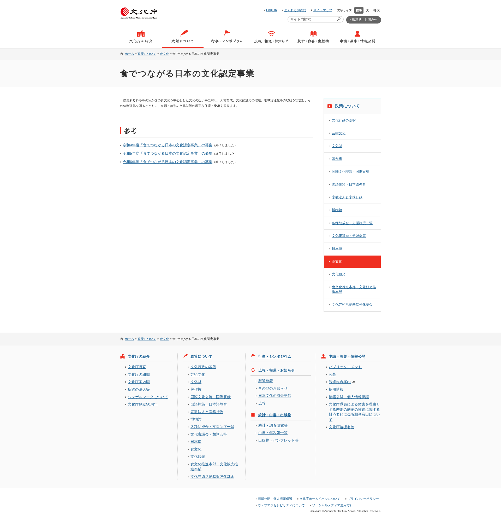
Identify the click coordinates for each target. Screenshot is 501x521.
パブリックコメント (345, 367)
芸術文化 (338, 133)
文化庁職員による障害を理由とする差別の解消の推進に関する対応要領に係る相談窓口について (354, 411)
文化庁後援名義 (341, 427)
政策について (147, 54)
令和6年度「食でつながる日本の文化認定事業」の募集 (167, 162)
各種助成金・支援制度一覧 (352, 223)
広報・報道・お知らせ (276, 370)
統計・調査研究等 (273, 425)
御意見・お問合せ (364, 19)
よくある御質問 (295, 10)
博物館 (337, 210)
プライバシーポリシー (363, 499)
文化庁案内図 (139, 382)
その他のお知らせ (273, 388)
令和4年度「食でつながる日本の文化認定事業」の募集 (167, 145)
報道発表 (265, 381)
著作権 (337, 159)
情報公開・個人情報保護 (349, 397)
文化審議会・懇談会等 (349, 236)
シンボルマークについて (148, 397)
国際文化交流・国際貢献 (350, 171)
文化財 (337, 146)
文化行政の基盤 (344, 120)
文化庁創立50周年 (143, 404)
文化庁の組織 (139, 374)
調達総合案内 (340, 382)
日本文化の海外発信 (274, 395)
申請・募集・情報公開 (347, 356)
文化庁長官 (137, 367)
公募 (332, 374)
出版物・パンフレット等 (278, 440)
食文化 (164, 54)
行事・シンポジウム (274, 356)
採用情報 (336, 389)
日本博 (337, 249)
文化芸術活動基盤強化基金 (352, 304)
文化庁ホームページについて (320, 499)
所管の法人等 (139, 389)
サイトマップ (322, 10)
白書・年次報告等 (273, 433)
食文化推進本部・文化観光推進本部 (354, 289)
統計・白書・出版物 (274, 415)
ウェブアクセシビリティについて (281, 505)
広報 (262, 403)
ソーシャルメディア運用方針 (332, 505)
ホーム (129, 54)
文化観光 (338, 274)
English (271, 10)
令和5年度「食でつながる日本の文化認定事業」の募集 (167, 153)
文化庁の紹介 (139, 356)
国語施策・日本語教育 (349, 184)
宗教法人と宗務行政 (347, 197)
